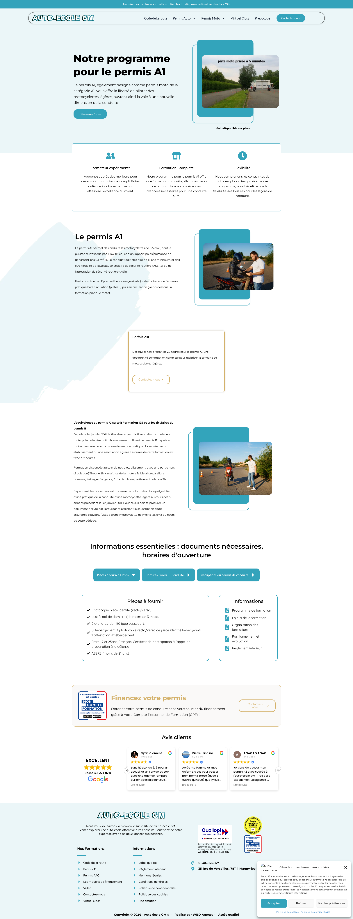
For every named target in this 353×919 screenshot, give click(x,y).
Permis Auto (182, 18)
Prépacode (262, 18)
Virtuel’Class (240, 18)
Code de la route (155, 18)
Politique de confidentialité (315, 912)
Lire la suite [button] (138, 785)
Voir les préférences (331, 903)
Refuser (301, 903)
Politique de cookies (287, 912)
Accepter (273, 903)
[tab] (116, 575)
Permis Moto (210, 18)
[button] (345, 867)
